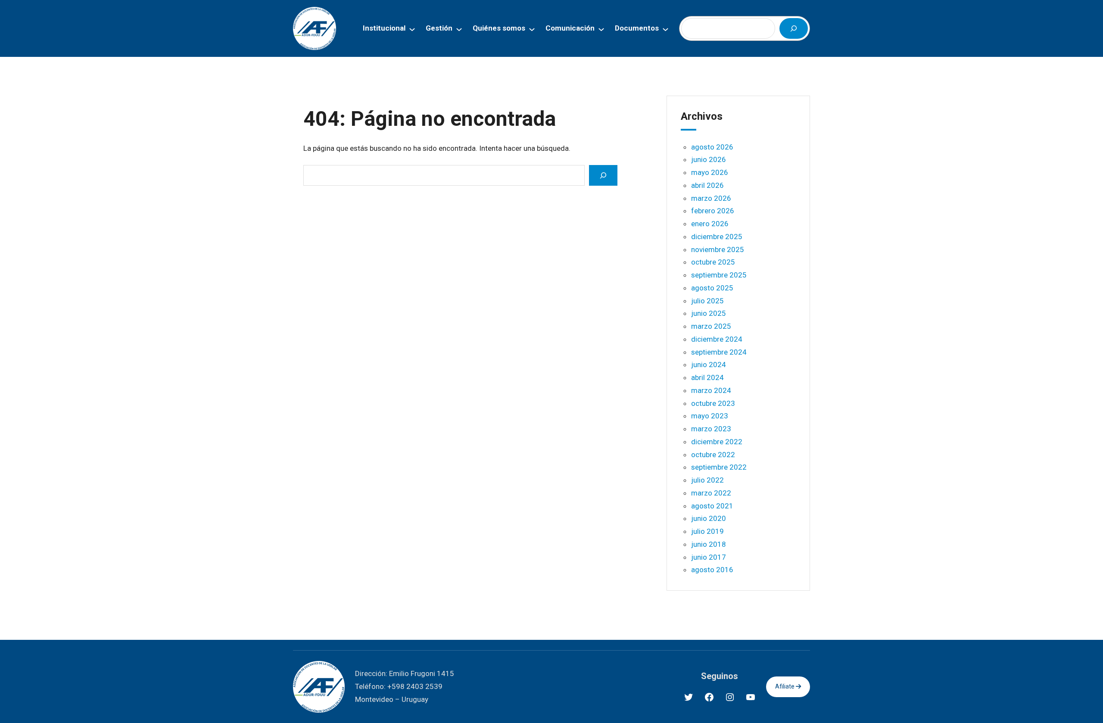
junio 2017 (708, 557)
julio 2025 (707, 300)
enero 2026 (710, 223)
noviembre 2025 (717, 249)
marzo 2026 (711, 198)
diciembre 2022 (716, 441)
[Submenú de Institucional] (412, 28)
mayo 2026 (709, 172)
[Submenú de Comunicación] (601, 28)
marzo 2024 (711, 390)
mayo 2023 (709, 415)
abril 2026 (707, 185)
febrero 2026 (712, 210)
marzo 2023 (711, 428)
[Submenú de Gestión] (459, 28)
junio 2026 (708, 159)
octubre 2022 (713, 454)
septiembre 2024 (719, 352)
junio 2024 (708, 364)
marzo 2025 (711, 326)
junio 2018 (708, 544)
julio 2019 (707, 531)
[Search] (603, 175)
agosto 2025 (712, 288)
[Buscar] (793, 28)
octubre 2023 (713, 403)
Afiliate (785, 686)
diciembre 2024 (716, 339)
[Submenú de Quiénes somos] (532, 28)
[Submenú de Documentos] (665, 28)
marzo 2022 (711, 493)
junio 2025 (708, 313)
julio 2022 (707, 480)
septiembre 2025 (719, 275)
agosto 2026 (712, 147)
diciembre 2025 (716, 236)
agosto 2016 (712, 569)
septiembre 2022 (719, 467)
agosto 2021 (712, 506)
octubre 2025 (713, 262)
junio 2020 (708, 518)
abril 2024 (707, 377)
